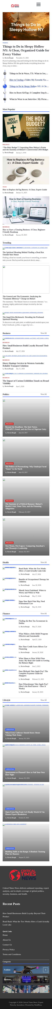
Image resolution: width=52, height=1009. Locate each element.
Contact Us (7, 945)
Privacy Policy (9, 949)
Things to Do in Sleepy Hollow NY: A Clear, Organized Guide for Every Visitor (26, 50)
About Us (7, 940)
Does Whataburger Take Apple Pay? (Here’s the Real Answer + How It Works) (33, 686)
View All (44, 333)
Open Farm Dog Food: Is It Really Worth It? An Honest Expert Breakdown (25, 813)
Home (5, 935)
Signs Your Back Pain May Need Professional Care (32, 602)
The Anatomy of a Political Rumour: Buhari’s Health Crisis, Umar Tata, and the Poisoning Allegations (23, 506)
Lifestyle (10, 729)
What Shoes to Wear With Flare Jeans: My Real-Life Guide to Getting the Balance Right (34, 660)
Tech (5, 187)
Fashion (25, 970)
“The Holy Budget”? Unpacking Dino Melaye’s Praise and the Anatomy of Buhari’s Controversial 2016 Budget (25, 149)
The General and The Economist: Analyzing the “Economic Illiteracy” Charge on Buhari (22, 297)
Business (6, 227)
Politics (6, 144)
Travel (5, 43)
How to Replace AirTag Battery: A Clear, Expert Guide (25, 190)
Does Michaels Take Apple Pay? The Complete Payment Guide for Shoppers (33, 673)
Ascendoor (20, 1005)
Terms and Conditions (12, 954)
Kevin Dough (9, 152)
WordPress (38, 1005)
